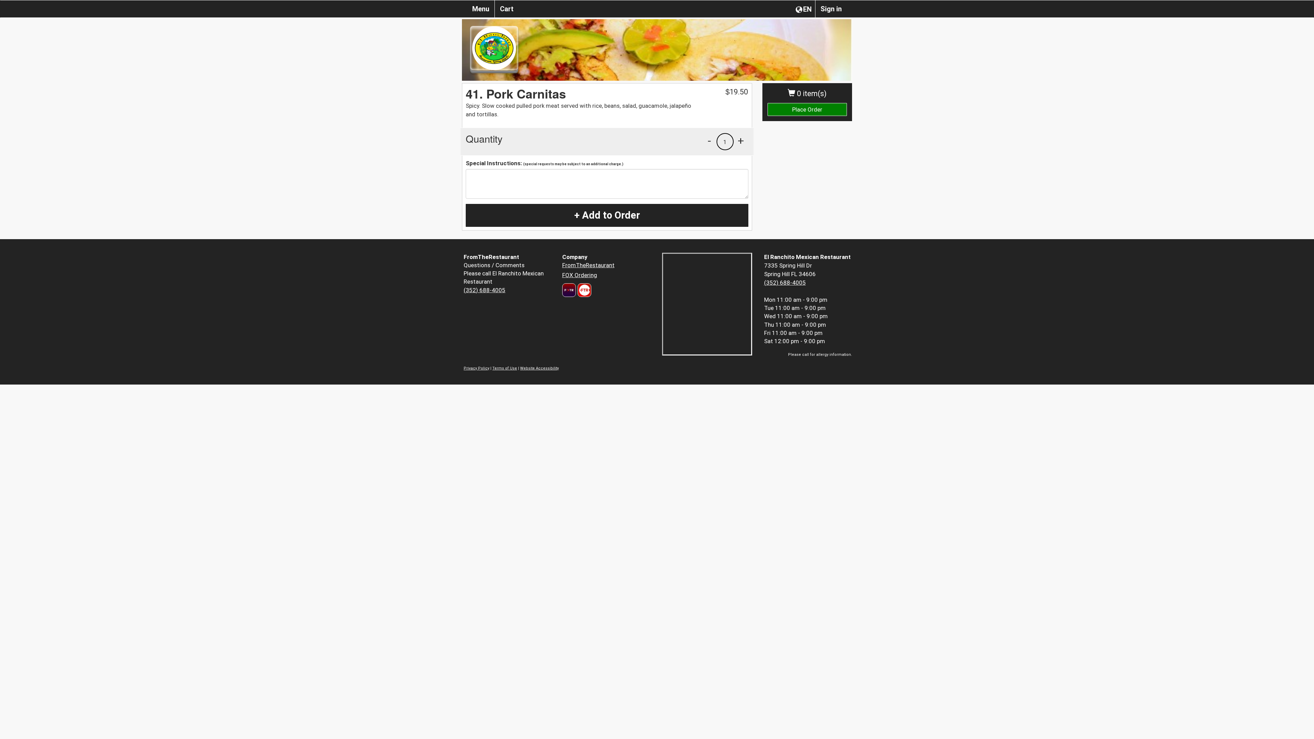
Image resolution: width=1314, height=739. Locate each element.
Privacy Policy (476, 368)
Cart (507, 9)
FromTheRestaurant (588, 265)
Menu (480, 9)
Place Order (807, 109)
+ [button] (741, 140)
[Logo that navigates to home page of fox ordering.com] (583, 290)
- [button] (709, 140)
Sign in (831, 9)
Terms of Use (504, 368)
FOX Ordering (579, 275)
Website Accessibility (539, 368)
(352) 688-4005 (484, 290)
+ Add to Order (607, 215)
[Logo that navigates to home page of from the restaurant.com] (569, 290)
